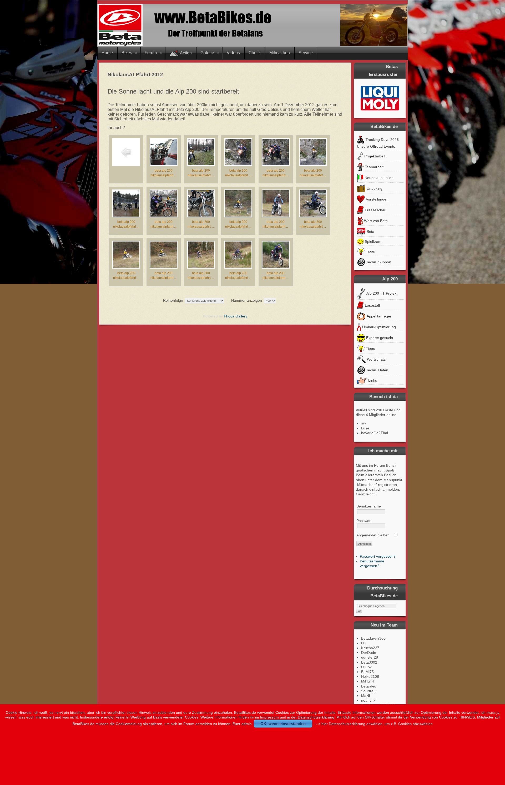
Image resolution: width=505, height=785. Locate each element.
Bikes (127, 52)
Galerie (207, 52)
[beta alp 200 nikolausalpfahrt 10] (275, 215)
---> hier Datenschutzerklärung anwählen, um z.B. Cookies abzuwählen (373, 724)
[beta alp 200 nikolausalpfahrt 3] (238, 164)
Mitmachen (279, 52)
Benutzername (368, 506)
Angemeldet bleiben (373, 535)
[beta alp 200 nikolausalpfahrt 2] (201, 164)
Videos (233, 52)
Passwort (364, 521)
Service (306, 52)
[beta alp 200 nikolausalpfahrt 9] (238, 215)
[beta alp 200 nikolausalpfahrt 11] (313, 215)
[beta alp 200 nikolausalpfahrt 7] (163, 215)
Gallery (241, 316)
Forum (151, 52)
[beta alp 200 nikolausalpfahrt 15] (238, 266)
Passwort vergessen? (378, 556)
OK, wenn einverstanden (283, 723)
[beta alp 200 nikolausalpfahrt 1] (163, 164)
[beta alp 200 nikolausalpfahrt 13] (163, 266)
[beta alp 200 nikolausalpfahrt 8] (201, 215)
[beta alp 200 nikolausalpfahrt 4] (275, 164)
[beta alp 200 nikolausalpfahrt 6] (126, 215)
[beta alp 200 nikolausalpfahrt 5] (313, 164)
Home (107, 52)
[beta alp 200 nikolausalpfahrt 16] (275, 266)
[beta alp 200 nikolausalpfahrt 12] (126, 266)
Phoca (229, 316)
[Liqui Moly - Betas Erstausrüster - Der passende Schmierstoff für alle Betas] (380, 98)
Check (255, 52)
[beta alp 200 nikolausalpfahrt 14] (201, 266)
